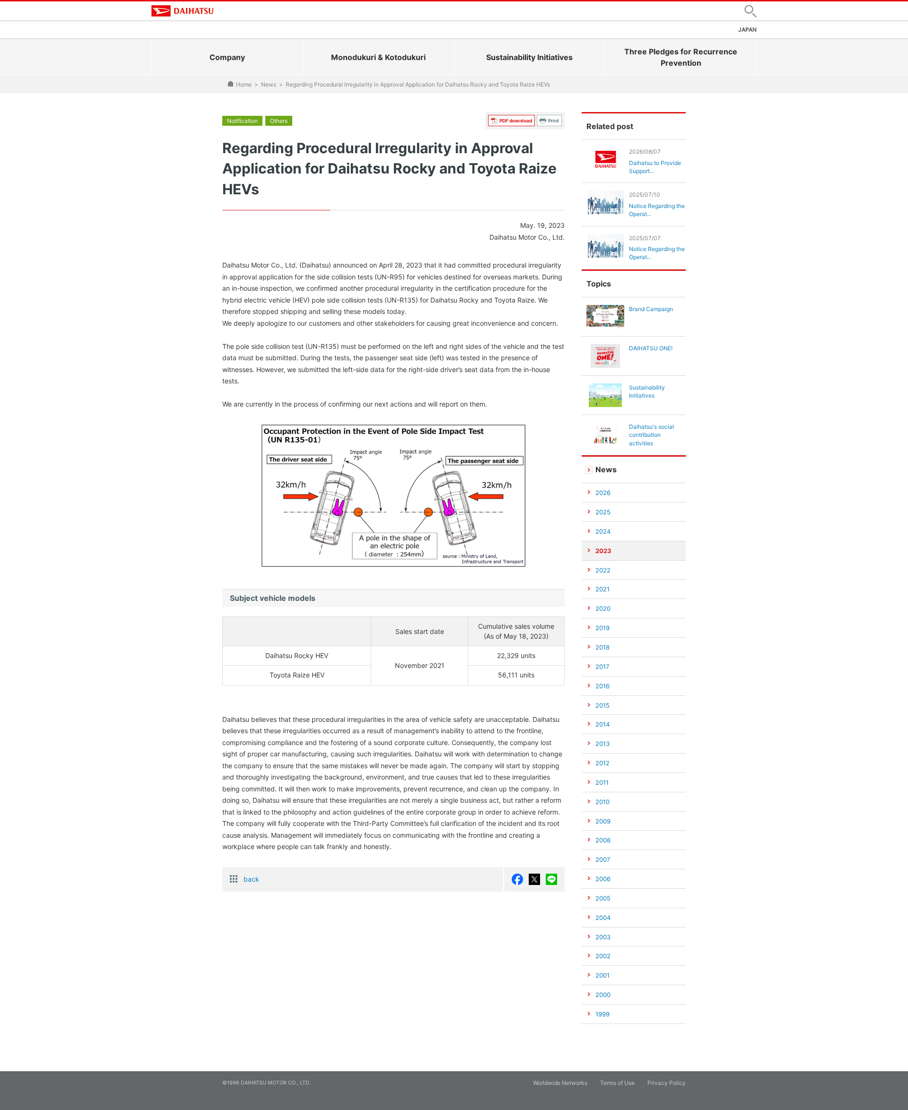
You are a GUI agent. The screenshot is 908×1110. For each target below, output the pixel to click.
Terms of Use (617, 1082)
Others (279, 120)
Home (244, 84)
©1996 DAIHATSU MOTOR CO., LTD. (266, 1082)
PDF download (515, 120)
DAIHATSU (182, 11)
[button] (750, 11)
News (268, 84)
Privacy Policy (666, 1082)
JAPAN (747, 29)
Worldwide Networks (560, 1082)
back (251, 879)
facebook (517, 879)
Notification (242, 120)
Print (553, 120)
